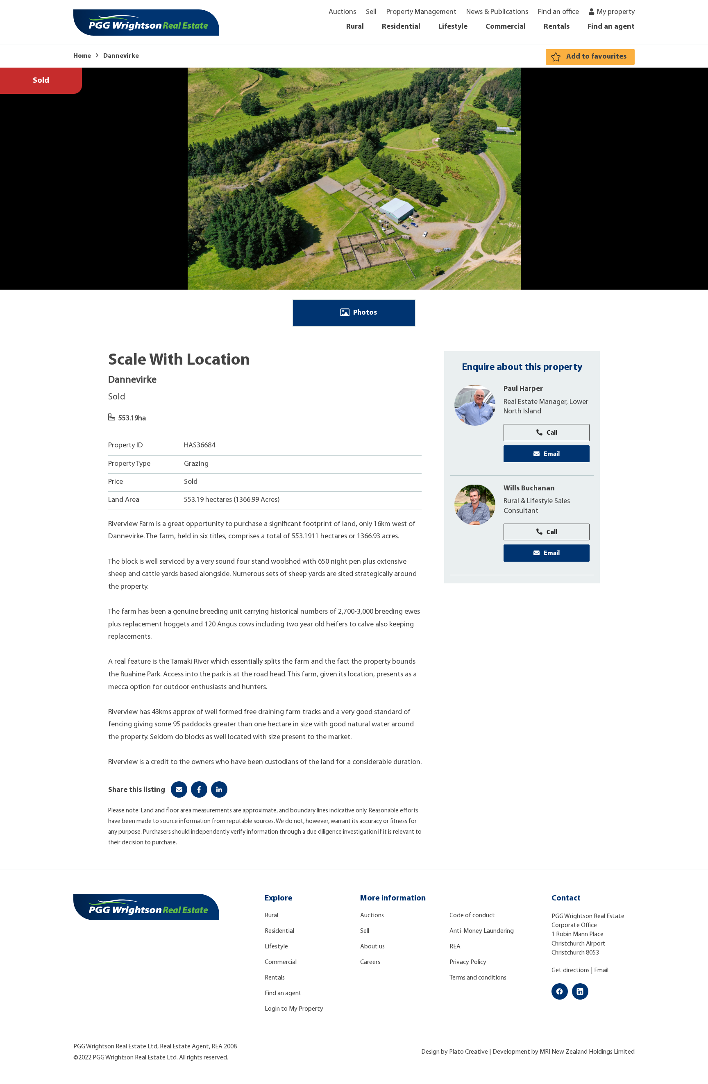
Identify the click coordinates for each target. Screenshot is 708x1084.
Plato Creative (468, 1052)
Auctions (342, 12)
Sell (371, 12)
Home (82, 56)
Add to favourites (596, 57)
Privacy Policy (467, 962)
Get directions (570, 970)
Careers (370, 962)
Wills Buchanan (529, 488)
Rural (355, 27)
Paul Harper (523, 388)
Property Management (421, 12)
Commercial (506, 27)
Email (552, 453)
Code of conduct (472, 915)
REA (455, 946)
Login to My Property (294, 1009)
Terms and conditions (477, 978)
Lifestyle (452, 27)
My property (616, 12)
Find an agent (611, 27)
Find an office (558, 12)
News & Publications (497, 12)
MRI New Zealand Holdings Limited (587, 1052)
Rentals (557, 27)
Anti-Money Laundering (481, 931)
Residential (401, 27)
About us (372, 946)
